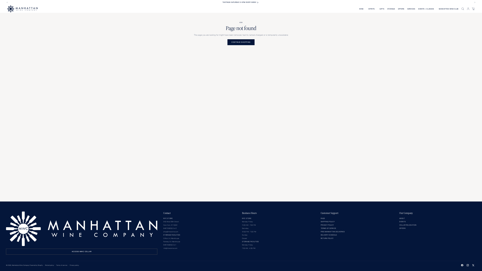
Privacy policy (74, 265)
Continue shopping (240, 42)
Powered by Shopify (36, 265)
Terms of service (61, 265)
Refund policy (49, 265)
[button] (362, 9)
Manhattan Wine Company (20, 265)
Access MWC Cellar (82, 252)
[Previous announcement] (7, 2)
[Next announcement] (475, 2)
